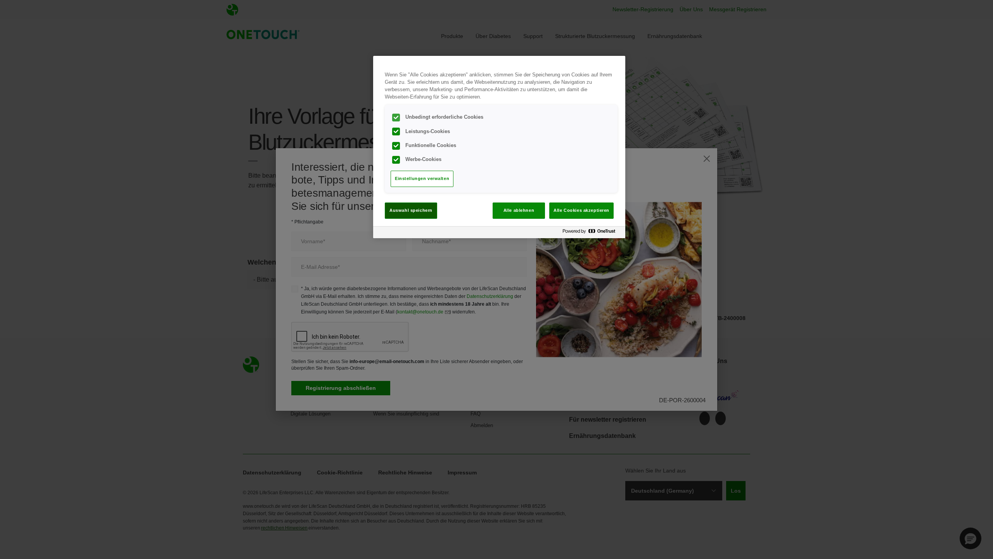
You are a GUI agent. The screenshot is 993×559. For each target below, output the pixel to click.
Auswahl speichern (410, 210)
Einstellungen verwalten (422, 178)
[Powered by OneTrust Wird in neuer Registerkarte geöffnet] (591, 233)
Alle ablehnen (518, 210)
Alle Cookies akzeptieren (581, 210)
